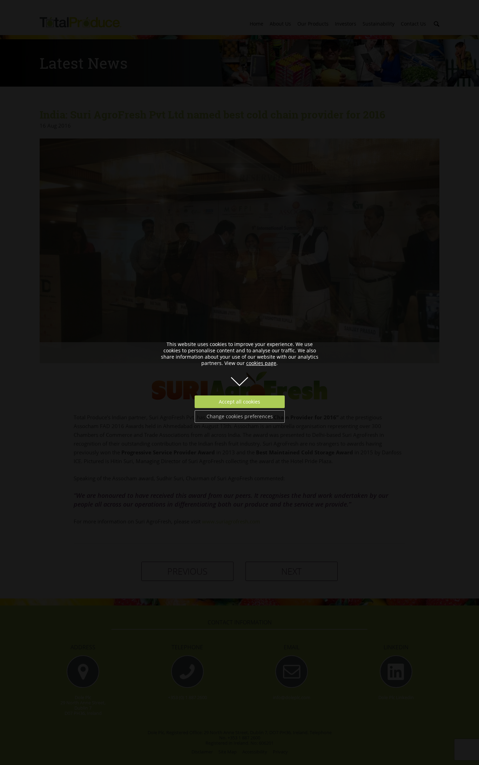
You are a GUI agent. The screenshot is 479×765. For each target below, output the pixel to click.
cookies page (261, 363)
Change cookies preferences (240, 416)
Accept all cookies (239, 401)
